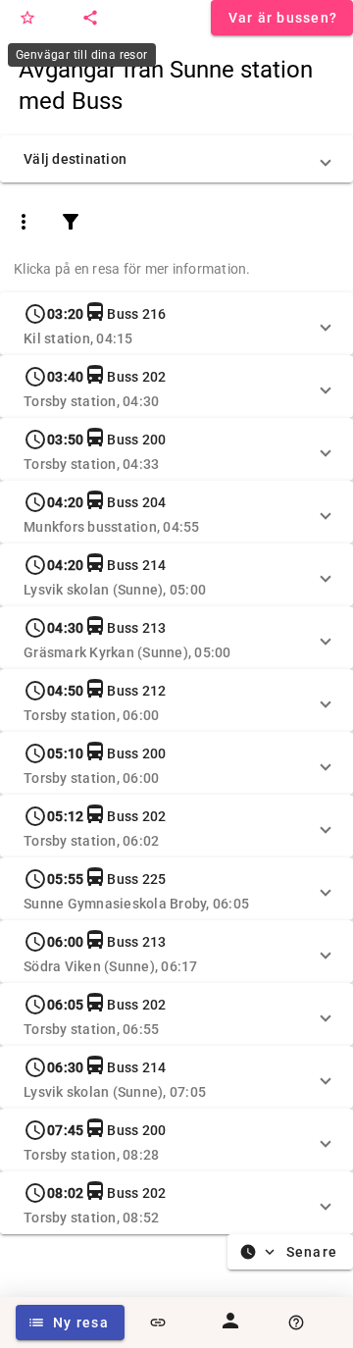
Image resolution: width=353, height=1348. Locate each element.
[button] (176, 158)
